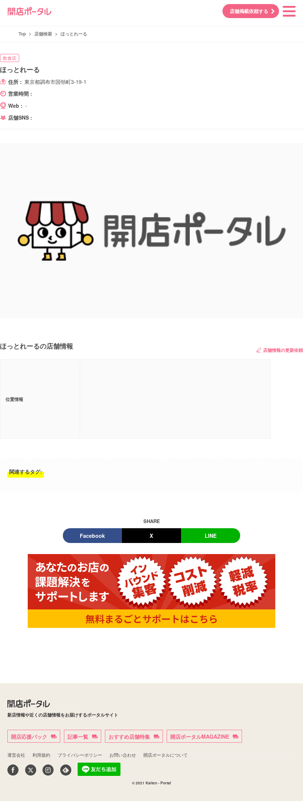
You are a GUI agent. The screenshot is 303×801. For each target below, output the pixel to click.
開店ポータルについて (165, 755)
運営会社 (16, 755)
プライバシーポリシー (80, 755)
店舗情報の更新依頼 (283, 350)
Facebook (92, 535)
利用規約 (41, 755)
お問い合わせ (122, 755)
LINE (211, 535)
